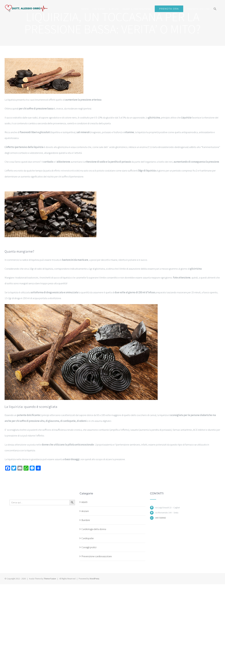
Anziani (85, 511)
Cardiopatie (87, 538)
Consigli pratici (88, 547)
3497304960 (160, 517)
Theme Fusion (50, 578)
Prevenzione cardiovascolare (96, 556)
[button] (215, 9)
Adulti (84, 502)
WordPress (94, 578)
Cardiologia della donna (93, 529)
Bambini (85, 520)
